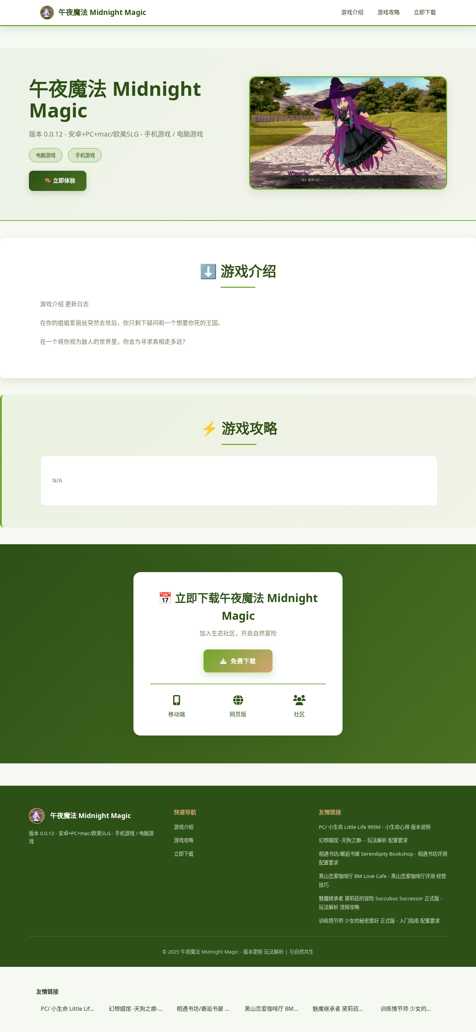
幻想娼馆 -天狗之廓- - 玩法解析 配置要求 (363, 840)
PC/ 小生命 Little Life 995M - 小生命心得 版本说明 (374, 827)
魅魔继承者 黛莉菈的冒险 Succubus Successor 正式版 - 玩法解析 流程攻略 (342, 1008)
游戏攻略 (388, 12)
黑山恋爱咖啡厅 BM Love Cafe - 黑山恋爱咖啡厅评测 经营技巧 (274, 1008)
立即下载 (425, 12)
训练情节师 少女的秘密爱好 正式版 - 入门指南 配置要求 (379, 920)
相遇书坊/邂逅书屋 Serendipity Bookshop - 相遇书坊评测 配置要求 (206, 1008)
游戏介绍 (352, 12)
